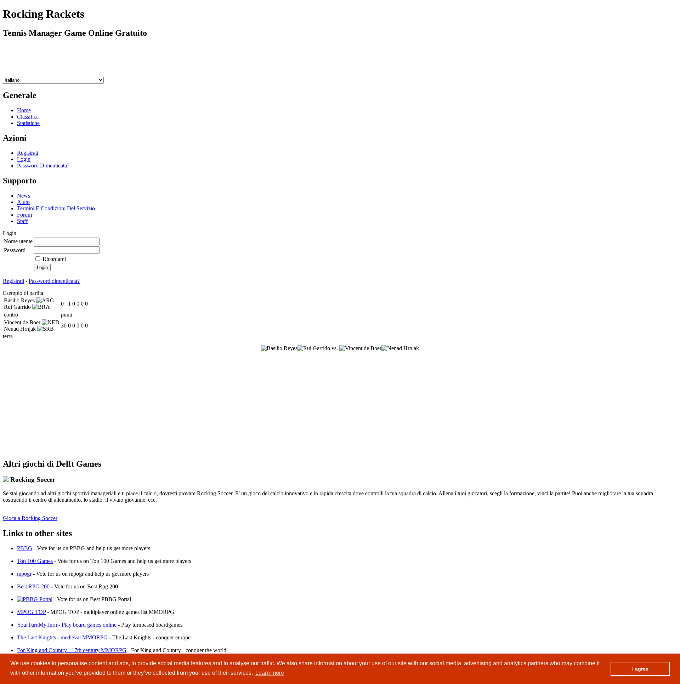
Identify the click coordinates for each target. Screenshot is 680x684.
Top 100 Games (35, 561)
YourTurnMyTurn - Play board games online (67, 625)
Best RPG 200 (33, 586)
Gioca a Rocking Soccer (30, 518)
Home (24, 110)
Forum (24, 215)
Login (23, 159)
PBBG (24, 548)
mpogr (24, 574)
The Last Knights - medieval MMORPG (62, 637)
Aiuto (23, 202)
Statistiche (28, 123)
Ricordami (54, 259)
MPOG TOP (31, 612)
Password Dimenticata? (43, 166)
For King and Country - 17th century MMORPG (71, 650)
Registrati (27, 153)
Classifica (28, 117)
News (23, 196)
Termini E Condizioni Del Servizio (56, 208)
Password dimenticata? (54, 281)
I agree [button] (640, 669)
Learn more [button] (269, 673)
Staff (22, 221)
